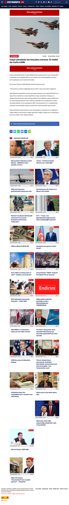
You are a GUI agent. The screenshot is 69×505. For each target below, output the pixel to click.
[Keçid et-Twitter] (38, 2)
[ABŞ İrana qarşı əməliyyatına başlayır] (22, 349)
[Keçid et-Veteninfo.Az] (14, 2)
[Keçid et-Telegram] (43, 2)
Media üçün (56, 488)
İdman (42, 6)
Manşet (31, 196)
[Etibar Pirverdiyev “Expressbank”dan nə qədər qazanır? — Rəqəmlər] (22, 466)
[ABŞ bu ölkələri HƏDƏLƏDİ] (22, 235)
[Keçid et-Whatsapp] (46, 2)
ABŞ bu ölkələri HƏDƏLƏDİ (20, 246)
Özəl (9, 6)
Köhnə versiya (64, 488)
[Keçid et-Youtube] (49, 2)
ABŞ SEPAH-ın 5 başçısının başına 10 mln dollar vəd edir (20, 330)
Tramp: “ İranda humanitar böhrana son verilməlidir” (45, 162)
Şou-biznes (48, 6)
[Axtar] (66, 2)
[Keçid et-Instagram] (41, 2)
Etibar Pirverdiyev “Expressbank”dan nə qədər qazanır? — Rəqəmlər (21, 480)
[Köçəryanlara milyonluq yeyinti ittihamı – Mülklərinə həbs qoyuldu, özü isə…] (22, 149)
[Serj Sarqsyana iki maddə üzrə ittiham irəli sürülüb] (47, 178)
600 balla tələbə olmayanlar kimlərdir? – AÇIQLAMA (20, 300)
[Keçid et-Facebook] (36, 2)
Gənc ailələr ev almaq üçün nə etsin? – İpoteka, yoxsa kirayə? (21, 274)
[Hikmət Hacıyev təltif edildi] (22, 438)
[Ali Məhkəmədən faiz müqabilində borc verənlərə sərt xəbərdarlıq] (22, 381)
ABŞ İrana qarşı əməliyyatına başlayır (20, 361)
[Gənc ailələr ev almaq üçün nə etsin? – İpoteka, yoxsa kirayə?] (22, 261)
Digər (61, 6)
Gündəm (14, 6)
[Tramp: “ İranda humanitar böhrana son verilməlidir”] (47, 149)
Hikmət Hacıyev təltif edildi (20, 449)
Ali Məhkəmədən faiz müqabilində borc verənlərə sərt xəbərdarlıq (22, 394)
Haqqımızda (45, 488)
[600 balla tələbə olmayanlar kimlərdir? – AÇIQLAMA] (22, 288)
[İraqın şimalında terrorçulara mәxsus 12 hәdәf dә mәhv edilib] (34, 35)
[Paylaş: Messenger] (22, 131)
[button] (29, 131)
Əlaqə (50, 488)
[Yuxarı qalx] (64, 500)
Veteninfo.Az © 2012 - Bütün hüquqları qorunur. (13, 493)
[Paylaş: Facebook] (11, 131)
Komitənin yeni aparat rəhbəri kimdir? (46, 247)
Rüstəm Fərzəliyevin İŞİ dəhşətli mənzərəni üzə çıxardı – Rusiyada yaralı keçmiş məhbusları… (21, 219)
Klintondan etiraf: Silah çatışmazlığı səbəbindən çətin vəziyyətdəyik (46, 423)
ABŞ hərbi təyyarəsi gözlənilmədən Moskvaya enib (21, 190)
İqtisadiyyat (31, 6)
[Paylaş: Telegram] (25, 131)
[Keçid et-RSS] (51, 2)
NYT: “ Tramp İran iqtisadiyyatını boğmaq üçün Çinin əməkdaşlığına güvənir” (46, 218)
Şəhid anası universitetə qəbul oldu (46, 393)
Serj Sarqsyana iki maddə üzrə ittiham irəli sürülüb (46, 190)
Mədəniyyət (55, 6)
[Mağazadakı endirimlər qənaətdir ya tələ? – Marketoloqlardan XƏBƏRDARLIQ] (47, 288)
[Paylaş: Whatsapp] (18, 131)
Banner (14, 56)
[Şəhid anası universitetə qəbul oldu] (47, 381)
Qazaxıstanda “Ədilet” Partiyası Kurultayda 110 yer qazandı (47, 274)
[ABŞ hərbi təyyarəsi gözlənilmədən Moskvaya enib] (22, 178)
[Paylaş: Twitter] (14, 131)
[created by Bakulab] (34, 500)
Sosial (25, 6)
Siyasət (20, 6)
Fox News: (46, 332)
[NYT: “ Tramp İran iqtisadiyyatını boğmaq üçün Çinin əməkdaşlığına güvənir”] (47, 204)
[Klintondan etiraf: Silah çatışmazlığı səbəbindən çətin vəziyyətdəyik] (47, 410)
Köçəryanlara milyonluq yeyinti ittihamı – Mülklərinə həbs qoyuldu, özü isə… (21, 163)
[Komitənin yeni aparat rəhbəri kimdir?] (47, 235)
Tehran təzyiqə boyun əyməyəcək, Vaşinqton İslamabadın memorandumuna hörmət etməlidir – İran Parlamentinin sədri (46, 364)
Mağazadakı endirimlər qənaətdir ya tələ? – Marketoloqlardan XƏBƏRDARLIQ (44, 302)
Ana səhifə (4, 6)
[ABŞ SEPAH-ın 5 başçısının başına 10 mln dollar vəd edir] (22, 318)
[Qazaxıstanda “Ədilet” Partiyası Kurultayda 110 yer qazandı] (47, 261)
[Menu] (3, 2)
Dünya (37, 6)
